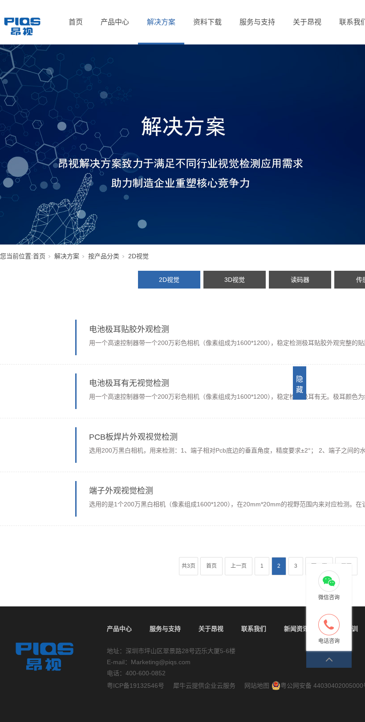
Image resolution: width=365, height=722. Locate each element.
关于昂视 (307, 22)
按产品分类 (103, 256)
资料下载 (207, 22)
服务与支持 (257, 22)
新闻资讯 (296, 628)
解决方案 (161, 22)
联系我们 (253, 628)
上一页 (239, 566)
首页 (76, 22)
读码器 (300, 279)
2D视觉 (169, 279)
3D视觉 (234, 279)
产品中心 (115, 22)
